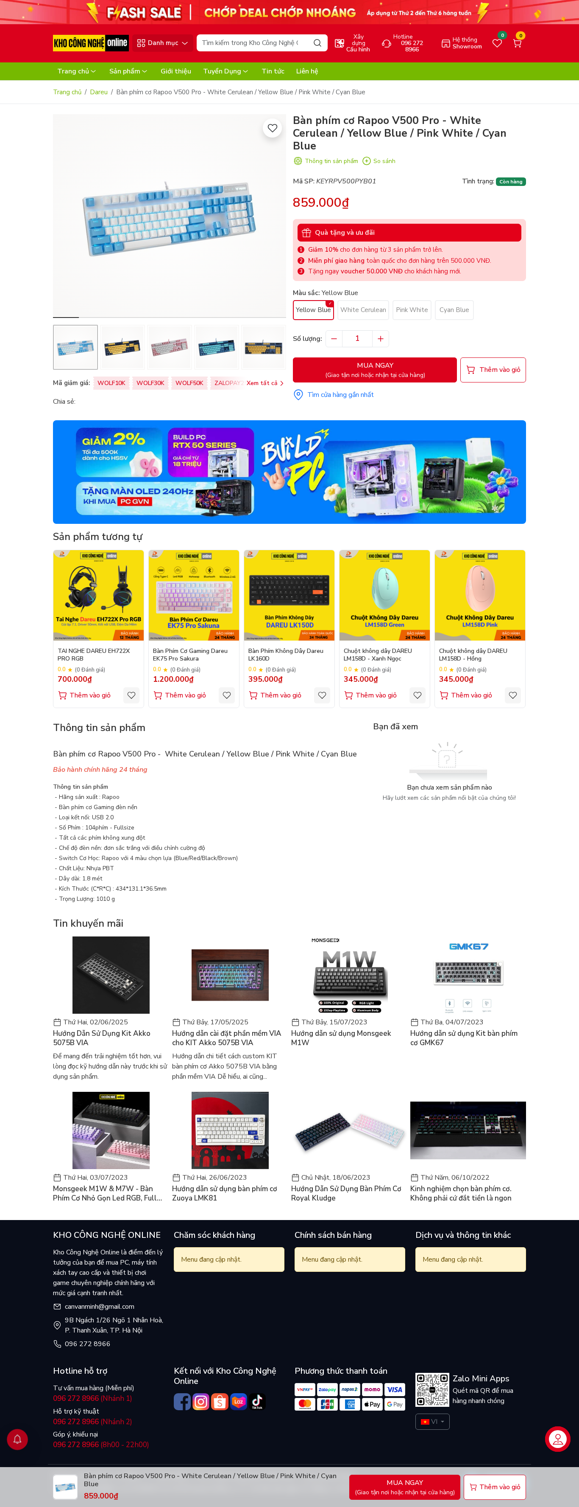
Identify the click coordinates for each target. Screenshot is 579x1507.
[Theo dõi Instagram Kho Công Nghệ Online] (200, 1401)
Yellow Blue (313, 310)
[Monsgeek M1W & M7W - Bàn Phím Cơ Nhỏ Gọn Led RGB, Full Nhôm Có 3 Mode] (111, 1130)
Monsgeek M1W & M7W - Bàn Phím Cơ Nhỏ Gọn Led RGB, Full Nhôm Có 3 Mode (105, 1193)
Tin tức (273, 71)
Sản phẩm (124, 71)
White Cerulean (363, 310)
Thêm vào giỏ (90, 695)
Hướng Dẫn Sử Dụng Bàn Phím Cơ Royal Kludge (346, 1193)
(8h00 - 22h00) (101, 1445)
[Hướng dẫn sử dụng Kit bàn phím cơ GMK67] (468, 975)
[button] (273, 217)
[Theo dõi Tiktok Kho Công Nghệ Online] (257, 1401)
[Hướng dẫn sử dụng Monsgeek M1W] (349, 975)
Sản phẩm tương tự (97, 536)
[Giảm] (334, 338)
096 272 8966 (88, 1344)
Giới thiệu (176, 71)
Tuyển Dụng (222, 71)
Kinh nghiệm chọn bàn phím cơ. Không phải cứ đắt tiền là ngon (461, 1193)
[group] (169, 216)
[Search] (317, 42)
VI (434, 1421)
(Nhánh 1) (92, 1398)
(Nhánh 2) (92, 1422)
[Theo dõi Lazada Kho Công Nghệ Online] (238, 1401)
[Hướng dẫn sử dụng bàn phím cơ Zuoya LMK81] (230, 1130)
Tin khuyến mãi (88, 923)
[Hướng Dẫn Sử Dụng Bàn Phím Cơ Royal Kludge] (349, 1130)
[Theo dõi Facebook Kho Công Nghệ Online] (182, 1401)
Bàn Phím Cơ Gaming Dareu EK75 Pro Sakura (190, 655)
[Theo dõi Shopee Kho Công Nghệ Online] (219, 1401)
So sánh (384, 161)
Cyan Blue (454, 310)
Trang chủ (73, 71)
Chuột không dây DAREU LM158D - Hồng (473, 655)
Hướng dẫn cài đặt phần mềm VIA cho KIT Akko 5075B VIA (226, 1038)
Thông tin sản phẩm (331, 161)
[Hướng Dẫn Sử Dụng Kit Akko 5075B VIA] (111, 975)
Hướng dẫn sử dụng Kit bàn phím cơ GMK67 (464, 1038)
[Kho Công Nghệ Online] (91, 43)
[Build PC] (289, 471)
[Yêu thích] (272, 128)
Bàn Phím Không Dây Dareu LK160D (285, 655)
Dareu (99, 92)
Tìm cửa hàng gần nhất (340, 394)
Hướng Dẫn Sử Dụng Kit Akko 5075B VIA (101, 1038)
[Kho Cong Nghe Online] (289, 11)
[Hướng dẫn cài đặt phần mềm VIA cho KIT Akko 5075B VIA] (230, 975)
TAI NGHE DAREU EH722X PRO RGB (94, 655)
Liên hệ (307, 71)
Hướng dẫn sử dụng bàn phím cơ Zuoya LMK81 (224, 1193)
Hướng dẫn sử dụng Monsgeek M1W (341, 1038)
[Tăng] (380, 338)
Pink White (412, 310)
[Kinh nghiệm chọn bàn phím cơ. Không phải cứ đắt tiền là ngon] (468, 1130)
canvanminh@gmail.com (99, 1306)
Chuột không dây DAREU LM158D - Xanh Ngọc (378, 655)
